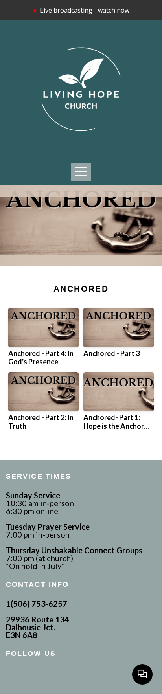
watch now (113, 10)
